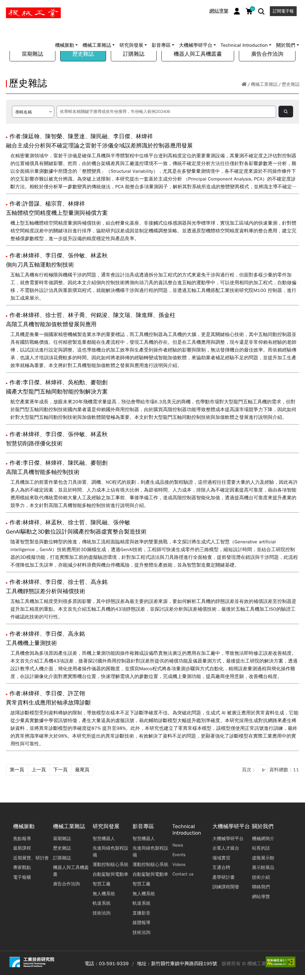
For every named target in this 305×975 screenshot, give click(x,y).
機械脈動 (24, 826)
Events (179, 854)
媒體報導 (141, 922)
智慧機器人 (104, 838)
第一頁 (17, 770)
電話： (92, 964)
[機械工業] (33, 12)
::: (7, 7)
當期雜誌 (32, 54)
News (177, 845)
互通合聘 (221, 867)
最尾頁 (82, 770)
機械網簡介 (263, 838)
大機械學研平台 (231, 826)
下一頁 (60, 770)
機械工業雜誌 (264, 84)
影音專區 (143, 826)
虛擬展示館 (263, 858)
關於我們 (262, 826)
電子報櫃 (22, 877)
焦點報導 (22, 838)
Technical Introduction (186, 829)
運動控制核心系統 (110, 864)
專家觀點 (22, 867)
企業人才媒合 (225, 848)
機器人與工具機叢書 (198, 54)
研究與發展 (106, 826)
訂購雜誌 (133, 54)
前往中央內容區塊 (24, 7)
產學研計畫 (223, 877)
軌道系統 (102, 903)
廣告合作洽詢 (267, 54)
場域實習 (221, 858)
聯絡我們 (261, 887)
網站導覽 (218, 11)
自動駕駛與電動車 (110, 874)
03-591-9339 (114, 964)
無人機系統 (104, 893)
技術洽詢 (102, 913)
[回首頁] (244, 84)
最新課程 (22, 848)
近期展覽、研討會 (31, 858)
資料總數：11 (284, 770)
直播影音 (141, 913)
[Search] (261, 11)
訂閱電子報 (283, 11)
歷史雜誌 (83, 54)
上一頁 (39, 770)
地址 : (143, 964)
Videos (179, 864)
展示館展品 (263, 867)
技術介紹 (261, 877)
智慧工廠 (102, 884)
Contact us (183, 874)
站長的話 (261, 848)
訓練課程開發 (225, 887)
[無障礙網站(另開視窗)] (280, 962)
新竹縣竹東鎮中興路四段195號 (184, 964)
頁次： (249, 770)
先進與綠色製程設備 (110, 851)
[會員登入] (237, 11)
